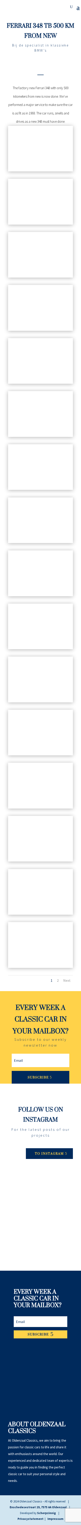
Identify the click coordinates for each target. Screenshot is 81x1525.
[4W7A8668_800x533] (40, 808)
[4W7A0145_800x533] (40, 171)
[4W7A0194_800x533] (40, 490)
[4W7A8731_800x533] (40, 968)
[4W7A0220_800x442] (40, 702)
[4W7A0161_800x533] (40, 224)
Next (67, 980)
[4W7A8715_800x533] (40, 914)
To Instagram (49, 1153)
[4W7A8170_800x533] (40, 755)
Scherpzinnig (46, 1513)
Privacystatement (30, 1519)
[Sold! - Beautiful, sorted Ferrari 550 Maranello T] (40, 1184)
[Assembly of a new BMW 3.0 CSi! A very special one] (40, 1231)
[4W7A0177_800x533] (40, 277)
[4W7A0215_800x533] (40, 649)
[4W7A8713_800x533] (40, 861)
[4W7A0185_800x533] (40, 437)
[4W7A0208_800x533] (40, 596)
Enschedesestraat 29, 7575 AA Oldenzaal (38, 1507)
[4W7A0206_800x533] (40, 543)
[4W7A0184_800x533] (40, 383)
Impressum (55, 1519)
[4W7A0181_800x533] (40, 331)
